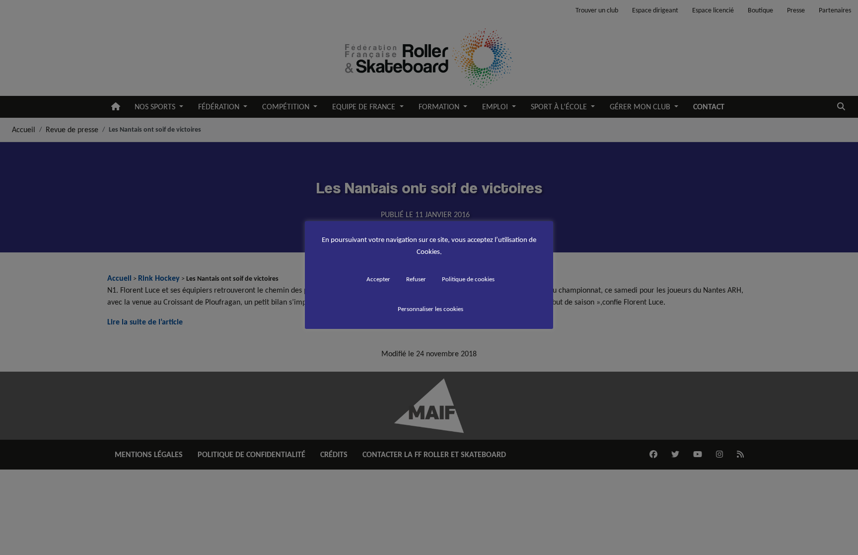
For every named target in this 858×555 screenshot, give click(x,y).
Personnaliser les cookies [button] (430, 309)
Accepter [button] (378, 279)
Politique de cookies (468, 279)
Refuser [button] (416, 279)
